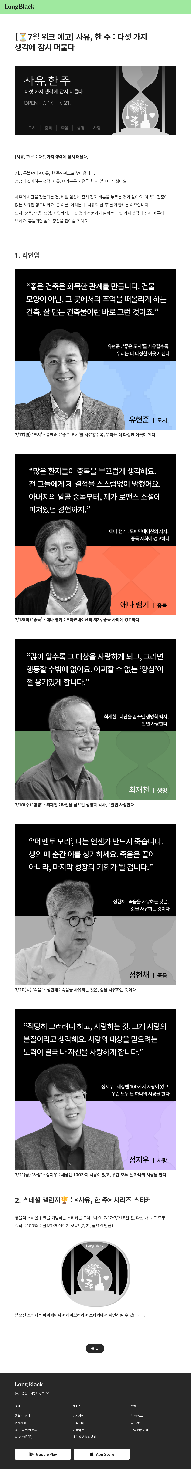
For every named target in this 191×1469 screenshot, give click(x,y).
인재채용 (20, 1422)
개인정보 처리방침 (84, 1436)
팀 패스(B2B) (24, 1436)
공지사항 (78, 1415)
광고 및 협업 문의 (26, 1429)
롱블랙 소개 (22, 1415)
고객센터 (78, 1422)
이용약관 (78, 1429)
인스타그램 (137, 1415)
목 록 (95, 1348)
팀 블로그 (136, 1422)
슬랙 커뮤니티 (139, 1429)
